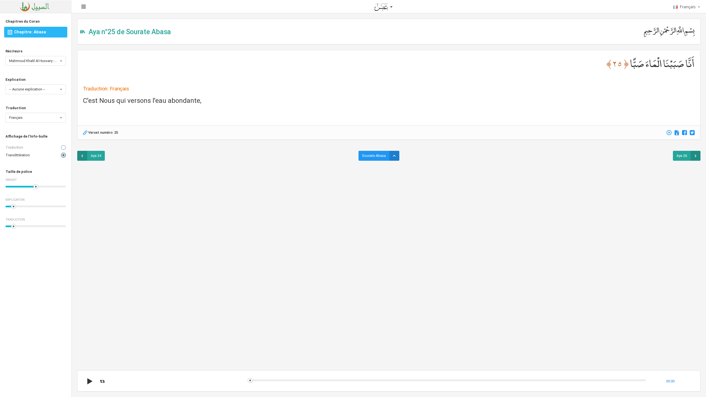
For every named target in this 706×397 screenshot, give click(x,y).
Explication (16, 79)
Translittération (18, 155)
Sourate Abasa (374, 156)
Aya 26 (681, 156)
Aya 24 (96, 156)
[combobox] (36, 61)
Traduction (16, 108)
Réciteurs (14, 51)
